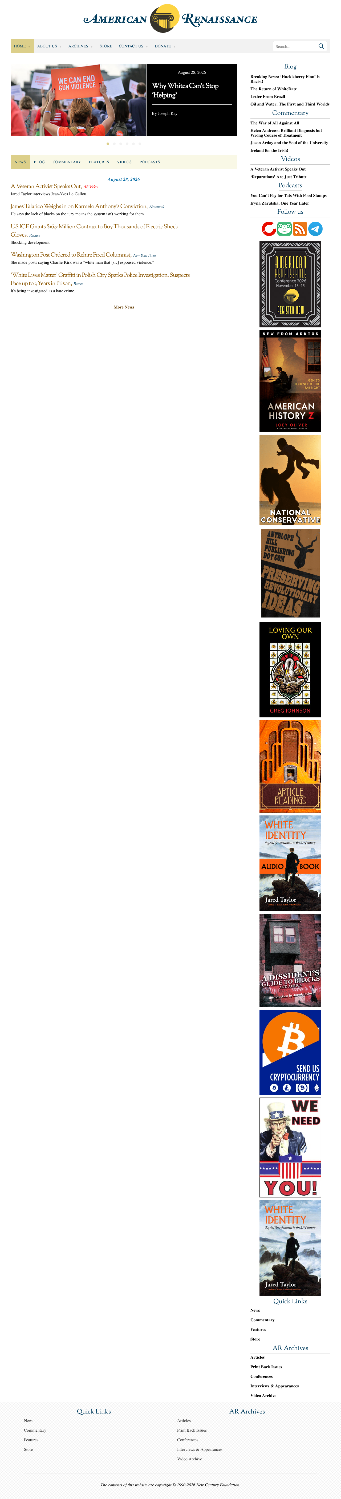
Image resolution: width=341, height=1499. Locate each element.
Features (99, 162)
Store (106, 46)
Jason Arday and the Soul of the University (289, 142)
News (20, 162)
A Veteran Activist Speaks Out (45, 186)
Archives (78, 46)
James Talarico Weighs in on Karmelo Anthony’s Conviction (78, 206)
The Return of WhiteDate (273, 89)
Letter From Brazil (267, 96)
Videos (124, 162)
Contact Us (131, 46)
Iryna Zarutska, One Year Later (279, 203)
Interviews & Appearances (274, 1386)
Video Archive (263, 1395)
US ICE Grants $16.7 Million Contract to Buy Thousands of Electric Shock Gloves (94, 231)
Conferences (261, 1376)
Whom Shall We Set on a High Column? (186, 91)
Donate (163, 46)
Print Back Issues (266, 1367)
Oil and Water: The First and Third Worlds (290, 104)
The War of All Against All (274, 123)
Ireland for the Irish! (269, 150)
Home (20, 46)
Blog (39, 162)
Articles (257, 1357)
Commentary (67, 162)
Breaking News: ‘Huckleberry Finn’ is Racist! (284, 79)
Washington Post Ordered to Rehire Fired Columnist (70, 255)
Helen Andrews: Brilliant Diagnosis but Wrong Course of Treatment (286, 132)
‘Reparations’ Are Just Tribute (278, 176)
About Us (47, 46)
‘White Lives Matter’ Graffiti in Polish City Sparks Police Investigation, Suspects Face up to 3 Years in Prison (100, 279)
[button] (108, 144)
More (124, 307)
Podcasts (150, 162)
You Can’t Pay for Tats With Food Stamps (288, 195)
